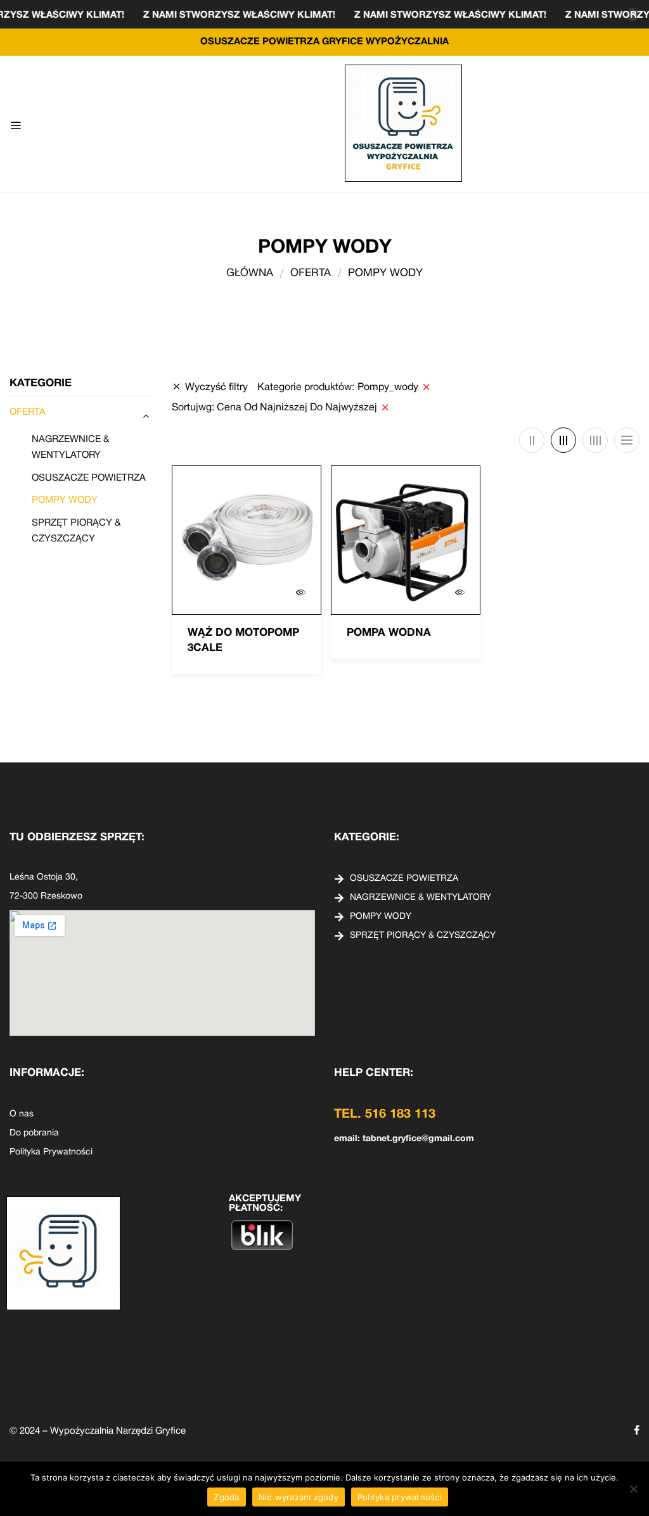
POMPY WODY (65, 500)
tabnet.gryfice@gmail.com (418, 1139)
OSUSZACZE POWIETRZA (89, 478)
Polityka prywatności (399, 1497)
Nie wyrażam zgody (298, 1497)
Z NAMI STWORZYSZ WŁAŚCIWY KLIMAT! (266, 15)
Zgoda (226, 1497)
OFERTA (310, 273)
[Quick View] (301, 592)
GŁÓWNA (249, 273)
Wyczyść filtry (216, 387)
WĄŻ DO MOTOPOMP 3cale (243, 640)
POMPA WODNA (389, 633)
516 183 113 (400, 1114)
